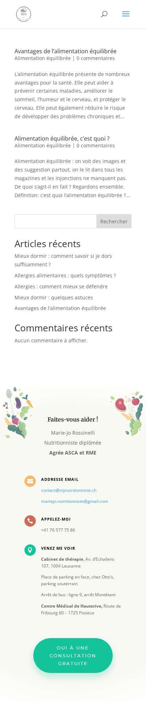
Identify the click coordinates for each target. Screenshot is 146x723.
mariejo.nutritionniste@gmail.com (74, 501)
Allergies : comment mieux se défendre (61, 286)
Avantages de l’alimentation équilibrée (66, 51)
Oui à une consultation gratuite (73, 655)
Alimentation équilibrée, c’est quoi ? (62, 138)
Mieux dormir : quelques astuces (54, 297)
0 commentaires (96, 58)
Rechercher (114, 221)
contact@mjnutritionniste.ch (68, 490)
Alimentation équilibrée (43, 58)
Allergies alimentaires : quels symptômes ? (65, 275)
